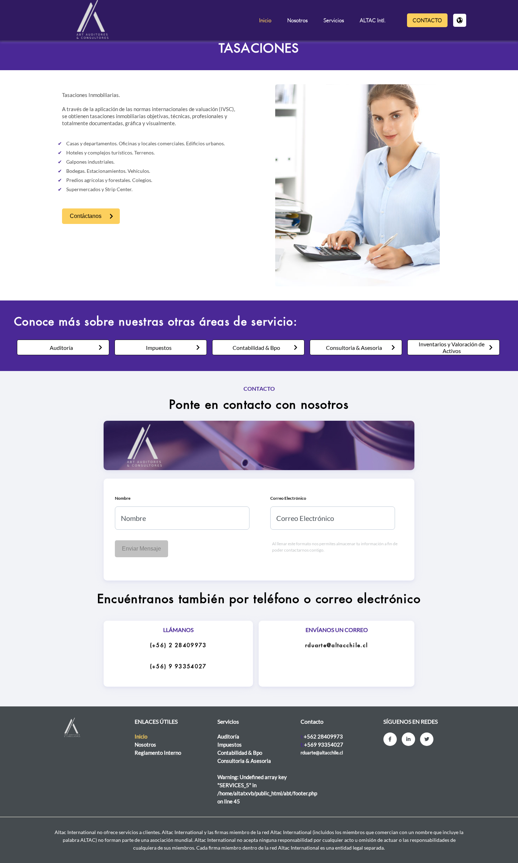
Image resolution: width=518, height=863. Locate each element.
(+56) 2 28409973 (178, 645)
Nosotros (297, 20)
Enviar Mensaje (141, 549)
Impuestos (159, 347)
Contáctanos (85, 216)
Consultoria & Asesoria (354, 347)
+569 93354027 (323, 744)
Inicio (265, 20)
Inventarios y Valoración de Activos (452, 347)
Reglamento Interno (158, 752)
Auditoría (61, 347)
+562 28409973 (323, 736)
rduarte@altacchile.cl (336, 645)
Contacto (427, 20)
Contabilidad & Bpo (256, 347)
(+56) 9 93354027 (178, 666)
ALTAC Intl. (373, 20)
